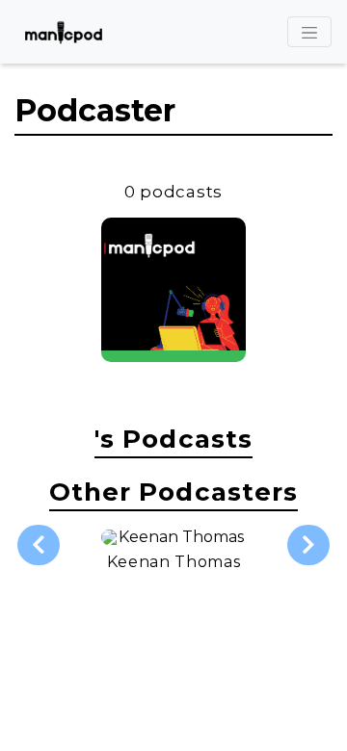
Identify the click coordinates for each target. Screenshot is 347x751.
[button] (38, 544)
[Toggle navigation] (309, 31)
